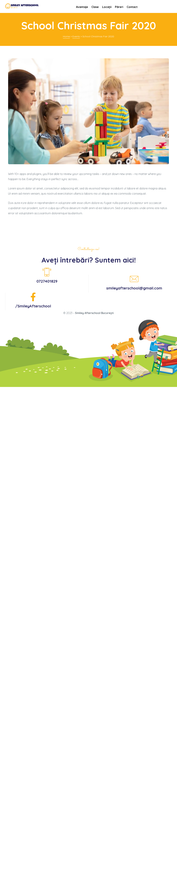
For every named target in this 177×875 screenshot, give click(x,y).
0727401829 (46, 281)
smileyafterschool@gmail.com (134, 288)
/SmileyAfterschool (33, 306)
